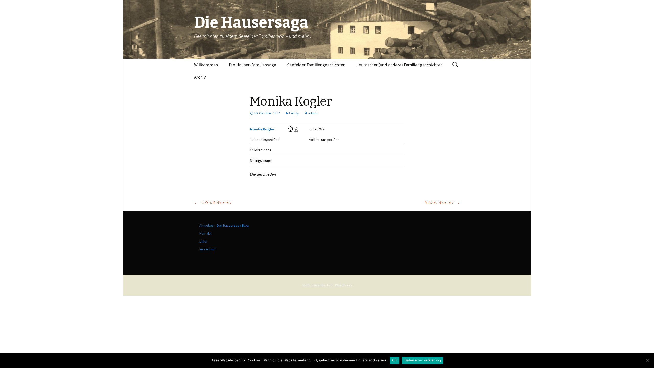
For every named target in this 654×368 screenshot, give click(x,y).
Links (203, 241)
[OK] (647, 360)
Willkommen (206, 65)
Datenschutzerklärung (422, 360)
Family (294, 113)
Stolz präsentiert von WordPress (327, 285)
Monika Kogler (262, 129)
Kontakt (205, 233)
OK (394, 360)
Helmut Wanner (213, 202)
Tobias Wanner (442, 202)
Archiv (200, 77)
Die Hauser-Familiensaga (252, 65)
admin (312, 113)
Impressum (207, 249)
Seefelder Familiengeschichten (316, 65)
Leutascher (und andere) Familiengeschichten (399, 65)
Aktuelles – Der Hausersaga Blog (224, 225)
